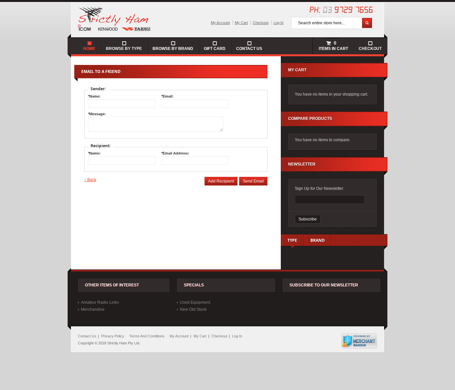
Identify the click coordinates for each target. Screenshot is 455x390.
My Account (220, 23)
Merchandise (93, 309)
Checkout (260, 23)
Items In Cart (333, 45)
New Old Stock (193, 309)
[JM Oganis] (114, 18)
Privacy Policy (112, 336)
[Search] (367, 23)
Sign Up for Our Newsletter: (319, 188)
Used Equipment (195, 302)
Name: (94, 96)
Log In (278, 23)
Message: (97, 114)
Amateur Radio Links (100, 302)
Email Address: (175, 153)
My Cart (241, 23)
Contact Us (249, 48)
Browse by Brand (173, 48)
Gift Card (215, 48)
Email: (167, 96)
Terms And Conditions (147, 336)
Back (90, 180)
